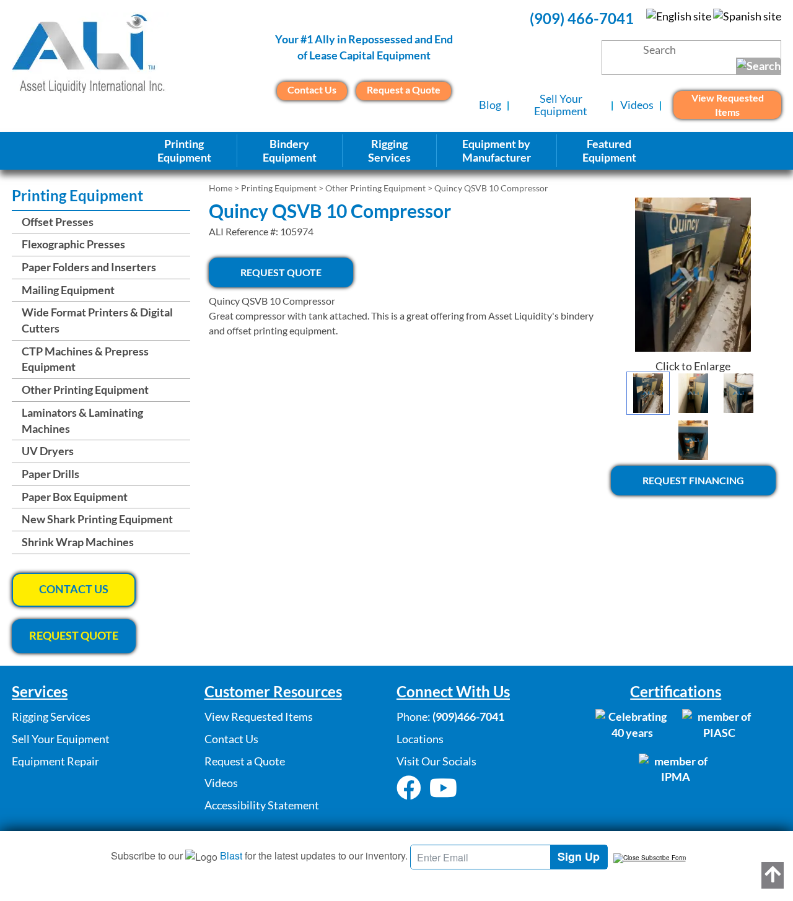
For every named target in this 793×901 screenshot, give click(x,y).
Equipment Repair (55, 761)
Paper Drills (50, 474)
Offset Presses (58, 222)
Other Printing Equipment (375, 188)
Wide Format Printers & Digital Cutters (97, 320)
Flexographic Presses (73, 244)
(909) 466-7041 (582, 18)
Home (220, 188)
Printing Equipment (184, 150)
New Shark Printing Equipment (97, 519)
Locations (420, 739)
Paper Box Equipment (75, 496)
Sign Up (579, 856)
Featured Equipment (609, 150)
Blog (490, 104)
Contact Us (311, 89)
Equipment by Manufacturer (496, 150)
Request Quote (281, 272)
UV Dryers (48, 451)
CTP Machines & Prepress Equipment (85, 359)
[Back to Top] (772, 875)
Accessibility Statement (261, 805)
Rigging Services (51, 716)
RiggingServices (389, 150)
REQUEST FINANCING (693, 480)
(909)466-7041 (468, 716)
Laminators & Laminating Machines (82, 420)
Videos (637, 104)
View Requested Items (727, 105)
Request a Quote (403, 89)
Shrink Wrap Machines (78, 542)
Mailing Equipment (68, 290)
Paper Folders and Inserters (89, 267)
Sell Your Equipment (560, 105)
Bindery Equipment (290, 150)
